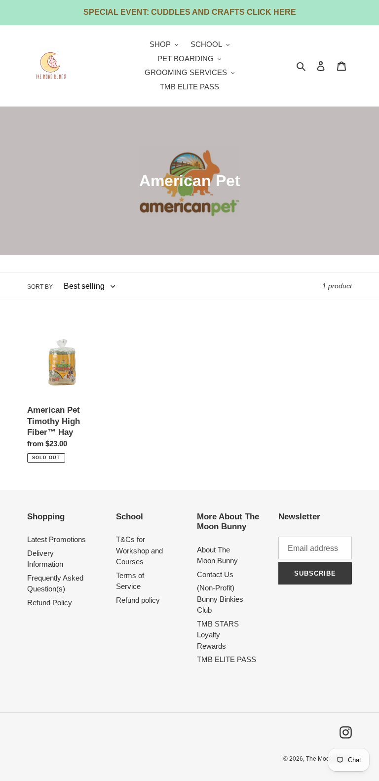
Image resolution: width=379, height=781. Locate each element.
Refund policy (138, 600)
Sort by (40, 286)
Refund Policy (49, 602)
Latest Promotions (56, 539)
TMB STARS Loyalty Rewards (218, 635)
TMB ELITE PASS (226, 659)
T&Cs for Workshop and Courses (139, 550)
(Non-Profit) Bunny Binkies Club (220, 599)
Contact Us (215, 574)
